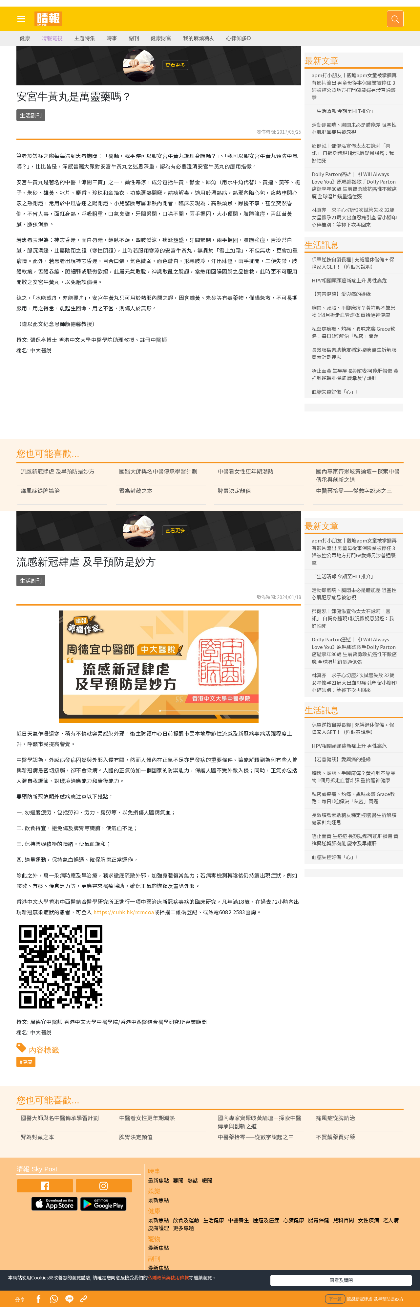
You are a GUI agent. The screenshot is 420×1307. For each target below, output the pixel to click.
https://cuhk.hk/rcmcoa (124, 912)
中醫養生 (238, 1220)
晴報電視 (52, 38)
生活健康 (213, 1220)
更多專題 (183, 1228)
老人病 (391, 1220)
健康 (25, 38)
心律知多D (238, 38)
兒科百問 (343, 1220)
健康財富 (161, 38)
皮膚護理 (158, 1228)
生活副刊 (31, 115)
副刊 (134, 38)
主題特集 (84, 38)
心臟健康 (293, 1220)
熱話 (192, 1180)
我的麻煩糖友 (199, 38)
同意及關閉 (341, 1280)
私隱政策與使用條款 (168, 1277)
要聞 (178, 1180)
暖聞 (207, 1180)
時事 (112, 38)
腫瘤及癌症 (266, 1220)
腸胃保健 (318, 1220)
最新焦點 (158, 1180)
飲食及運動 (186, 1220)
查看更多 (175, 64)
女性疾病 (368, 1220)
